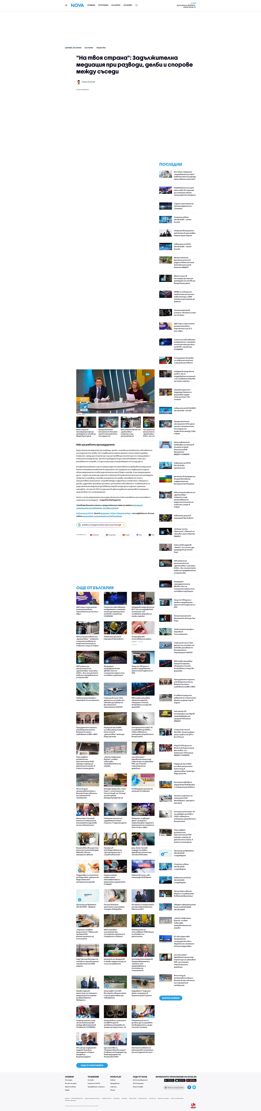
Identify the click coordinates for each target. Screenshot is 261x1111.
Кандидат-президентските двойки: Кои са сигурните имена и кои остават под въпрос (114, 670)
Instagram (104, 513)
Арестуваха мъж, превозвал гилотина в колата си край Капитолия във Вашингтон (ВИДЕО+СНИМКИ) (184, 448)
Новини (91, 5)
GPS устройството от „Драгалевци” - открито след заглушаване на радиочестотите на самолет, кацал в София (87, 641)
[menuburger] (66, 5)
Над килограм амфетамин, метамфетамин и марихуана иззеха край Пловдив (114, 879)
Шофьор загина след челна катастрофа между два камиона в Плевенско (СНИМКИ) (86, 1023)
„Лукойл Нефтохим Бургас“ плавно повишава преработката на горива (112, 761)
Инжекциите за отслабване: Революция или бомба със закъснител (143, 933)
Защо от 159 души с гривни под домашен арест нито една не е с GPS (142, 669)
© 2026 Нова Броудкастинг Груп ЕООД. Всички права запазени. (81, 1106)
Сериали (113, 1087)
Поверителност (142, 1098)
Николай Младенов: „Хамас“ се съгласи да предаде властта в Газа (184, 548)
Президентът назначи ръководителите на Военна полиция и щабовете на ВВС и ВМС (87, 730)
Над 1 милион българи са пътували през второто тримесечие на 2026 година (87, 962)
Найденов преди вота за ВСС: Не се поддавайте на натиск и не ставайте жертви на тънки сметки (143, 611)
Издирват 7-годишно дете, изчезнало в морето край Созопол (142, 993)
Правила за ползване (163, 1098)
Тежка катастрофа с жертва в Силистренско (87, 699)
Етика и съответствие (177, 1098)
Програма (103, 5)
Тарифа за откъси (106, 1098)
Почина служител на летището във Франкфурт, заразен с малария (184, 799)
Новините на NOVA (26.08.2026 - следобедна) (182, 880)
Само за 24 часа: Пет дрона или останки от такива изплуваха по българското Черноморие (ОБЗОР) (114, 702)
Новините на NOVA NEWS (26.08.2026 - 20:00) (185, 409)
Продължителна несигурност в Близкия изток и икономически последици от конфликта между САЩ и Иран (184, 427)
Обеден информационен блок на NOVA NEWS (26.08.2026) (185, 907)
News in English (138, 1087)
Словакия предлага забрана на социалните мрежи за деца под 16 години (185, 699)
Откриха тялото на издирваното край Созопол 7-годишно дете (115, 820)
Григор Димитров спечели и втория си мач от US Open (185, 312)
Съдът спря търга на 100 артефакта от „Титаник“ (184, 206)
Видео (67, 1090)
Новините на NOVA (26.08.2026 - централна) (182, 465)
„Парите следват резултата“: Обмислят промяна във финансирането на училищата (87, 934)
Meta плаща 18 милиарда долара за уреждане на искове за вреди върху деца (184, 279)
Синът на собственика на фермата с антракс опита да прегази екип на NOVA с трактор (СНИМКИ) (115, 611)
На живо (128, 5)
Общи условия (132, 1098)
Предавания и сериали (96, 1087)
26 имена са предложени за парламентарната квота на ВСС (143, 907)
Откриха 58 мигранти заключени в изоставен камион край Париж (184, 233)
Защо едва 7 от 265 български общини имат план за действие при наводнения (115, 994)
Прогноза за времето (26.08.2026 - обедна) (86, 906)
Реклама (67, 1098)
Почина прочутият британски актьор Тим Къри (184, 618)
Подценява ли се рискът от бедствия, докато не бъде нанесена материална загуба (87, 878)
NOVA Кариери (138, 1083)
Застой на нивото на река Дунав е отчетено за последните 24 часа (142, 1050)
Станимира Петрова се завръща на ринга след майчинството (184, 360)
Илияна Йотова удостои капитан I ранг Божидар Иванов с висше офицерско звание (87, 851)
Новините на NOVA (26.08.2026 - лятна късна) (182, 246)
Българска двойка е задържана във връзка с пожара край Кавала (184, 784)
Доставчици (116, 1098)
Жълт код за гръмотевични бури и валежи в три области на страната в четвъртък (86, 793)
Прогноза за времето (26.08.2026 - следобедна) (184, 853)
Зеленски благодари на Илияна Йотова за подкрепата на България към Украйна (184, 480)
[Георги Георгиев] (78, 82)
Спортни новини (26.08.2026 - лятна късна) (182, 219)
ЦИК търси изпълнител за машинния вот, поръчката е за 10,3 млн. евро (87, 610)
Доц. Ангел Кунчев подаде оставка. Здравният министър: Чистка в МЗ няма (142, 851)
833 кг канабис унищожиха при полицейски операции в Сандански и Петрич (114, 933)
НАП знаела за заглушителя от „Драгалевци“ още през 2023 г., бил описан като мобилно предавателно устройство (87, 671)
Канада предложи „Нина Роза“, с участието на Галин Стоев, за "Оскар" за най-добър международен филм (115, 793)
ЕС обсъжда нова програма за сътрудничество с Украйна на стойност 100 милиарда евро (184, 941)
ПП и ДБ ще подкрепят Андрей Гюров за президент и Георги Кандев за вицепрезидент (86, 1052)
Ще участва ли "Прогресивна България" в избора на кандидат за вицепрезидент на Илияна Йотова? (115, 1052)
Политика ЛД (152, 1098)
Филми (112, 1090)
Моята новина (70, 1087)
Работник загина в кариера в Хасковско (113, 638)
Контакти (124, 1098)
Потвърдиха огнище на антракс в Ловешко (142, 790)
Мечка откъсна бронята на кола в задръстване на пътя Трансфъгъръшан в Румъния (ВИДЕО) (184, 262)
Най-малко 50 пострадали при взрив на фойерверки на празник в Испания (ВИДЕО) (184, 716)
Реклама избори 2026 (77, 1098)
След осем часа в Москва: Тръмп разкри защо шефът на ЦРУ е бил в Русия (184, 733)
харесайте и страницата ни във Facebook (102, 516)
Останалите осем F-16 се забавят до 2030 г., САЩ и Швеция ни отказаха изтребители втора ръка (143, 731)
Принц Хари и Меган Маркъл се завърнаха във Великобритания (184, 893)
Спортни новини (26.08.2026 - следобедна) (181, 866)
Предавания (114, 1083)
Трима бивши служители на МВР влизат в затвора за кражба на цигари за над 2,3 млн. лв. (115, 1023)
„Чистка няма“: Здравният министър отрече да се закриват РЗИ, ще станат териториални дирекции (142, 762)
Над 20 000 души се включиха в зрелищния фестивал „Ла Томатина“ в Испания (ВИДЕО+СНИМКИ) (184, 750)
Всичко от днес (71, 1083)
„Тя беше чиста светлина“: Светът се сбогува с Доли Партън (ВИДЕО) (184, 532)
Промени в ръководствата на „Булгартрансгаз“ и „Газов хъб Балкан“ (113, 851)
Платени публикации (70, 1100)
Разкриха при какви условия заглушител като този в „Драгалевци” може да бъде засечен (114, 731)
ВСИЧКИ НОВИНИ (170, 998)
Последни (68, 1080)
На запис (116, 5)
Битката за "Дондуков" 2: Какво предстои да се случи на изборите (115, 961)
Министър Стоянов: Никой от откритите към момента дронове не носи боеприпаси (86, 821)
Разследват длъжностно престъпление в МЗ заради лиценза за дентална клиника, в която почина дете (85, 762)
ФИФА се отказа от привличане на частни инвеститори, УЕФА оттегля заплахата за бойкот (184, 296)
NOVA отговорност (140, 1080)
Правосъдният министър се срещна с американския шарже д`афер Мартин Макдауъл (86, 995)
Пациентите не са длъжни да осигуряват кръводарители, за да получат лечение (142, 1023)
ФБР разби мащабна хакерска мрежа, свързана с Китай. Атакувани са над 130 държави (141, 702)
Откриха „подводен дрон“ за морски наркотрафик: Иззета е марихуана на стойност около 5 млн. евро (143, 822)
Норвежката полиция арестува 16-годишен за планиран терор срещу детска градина (185, 191)
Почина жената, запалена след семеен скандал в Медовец (114, 907)
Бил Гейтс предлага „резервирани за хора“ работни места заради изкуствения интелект (185, 175)
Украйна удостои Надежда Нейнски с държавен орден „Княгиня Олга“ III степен (183, 394)
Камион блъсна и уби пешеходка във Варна (141, 876)
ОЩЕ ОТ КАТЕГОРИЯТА (92, 1065)
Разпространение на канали (92, 1098)
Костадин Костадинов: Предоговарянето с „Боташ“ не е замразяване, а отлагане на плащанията (142, 964)
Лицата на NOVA (94, 1083)
